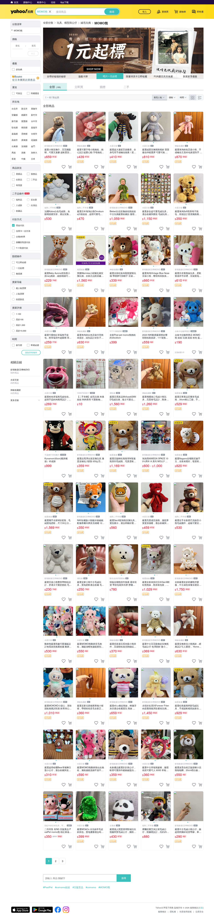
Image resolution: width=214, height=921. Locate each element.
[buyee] (25, 78)
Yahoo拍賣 (21, 11)
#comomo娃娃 (62, 887)
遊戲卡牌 (83, 76)
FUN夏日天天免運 (163, 76)
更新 (201, 907)
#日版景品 (78, 887)
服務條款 (162, 911)
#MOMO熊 (104, 887)
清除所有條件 (31, 352)
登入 (144, 11)
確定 (33, 53)
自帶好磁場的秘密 (56, 76)
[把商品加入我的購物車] (70, 167)
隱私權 (173, 911)
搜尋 (123, 878)
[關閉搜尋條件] (50, 11)
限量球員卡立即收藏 (136, 76)
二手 (126, 87)
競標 (102, 87)
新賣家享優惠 (190, 76)
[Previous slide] (45, 126)
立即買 (79, 87)
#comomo (91, 887)
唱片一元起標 (110, 76)
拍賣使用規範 (186, 911)
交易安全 (199, 911)
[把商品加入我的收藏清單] (63, 167)
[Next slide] (71, 126)
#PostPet (47, 887)
